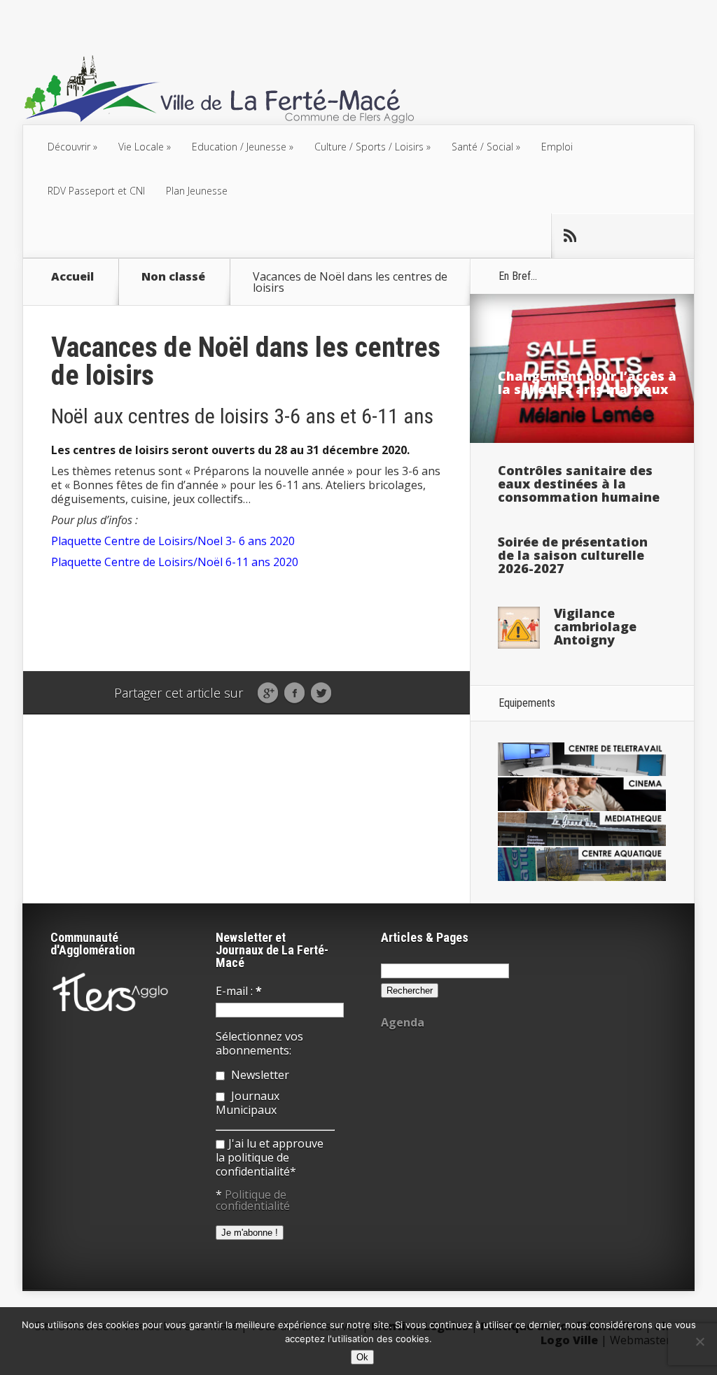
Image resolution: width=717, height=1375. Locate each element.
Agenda (402, 1022)
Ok (362, 1357)
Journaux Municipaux (247, 1103)
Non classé (173, 277)
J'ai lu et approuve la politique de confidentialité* (269, 1157)
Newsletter (258, 1075)
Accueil (72, 277)
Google (268, 693)
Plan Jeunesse (197, 190)
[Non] (699, 1341)
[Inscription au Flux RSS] (569, 235)
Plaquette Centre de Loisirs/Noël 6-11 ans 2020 (174, 562)
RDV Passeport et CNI (96, 190)
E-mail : (239, 991)
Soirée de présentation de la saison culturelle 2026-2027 (573, 555)
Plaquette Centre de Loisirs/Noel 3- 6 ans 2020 (173, 541)
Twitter (321, 693)
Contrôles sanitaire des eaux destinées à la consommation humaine (579, 483)
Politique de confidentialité (253, 1200)
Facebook (294, 693)
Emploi (557, 146)
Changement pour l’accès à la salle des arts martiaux (587, 382)
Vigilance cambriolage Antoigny (595, 626)
